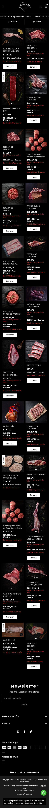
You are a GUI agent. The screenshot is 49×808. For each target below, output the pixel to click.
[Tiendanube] (24, 794)
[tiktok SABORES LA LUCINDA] (31, 731)
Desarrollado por (18, 772)
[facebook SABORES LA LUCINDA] (24, 731)
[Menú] (4, 7)
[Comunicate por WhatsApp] (43, 793)
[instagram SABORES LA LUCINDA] (18, 731)
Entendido (38, 803)
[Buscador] (40, 7)
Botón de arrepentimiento (24, 790)
